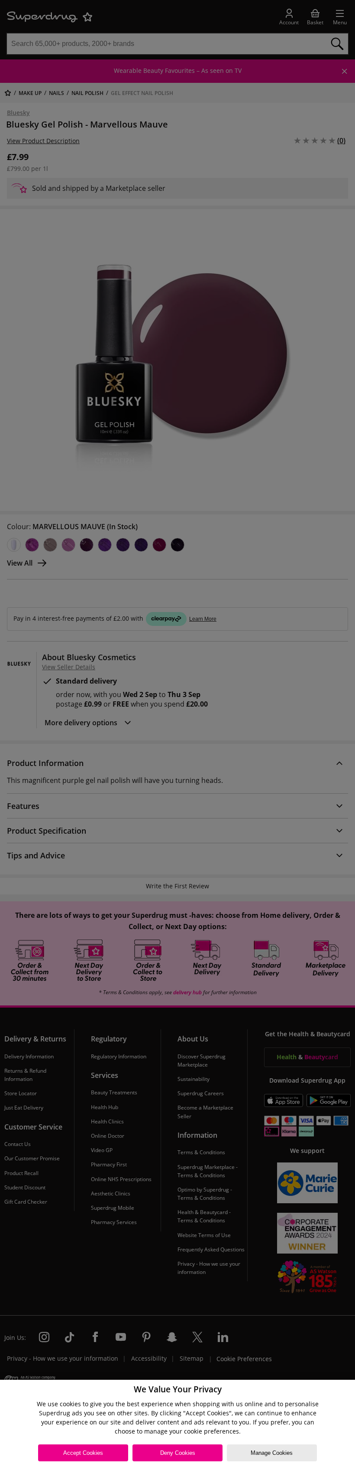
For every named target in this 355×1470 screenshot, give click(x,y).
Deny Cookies (177, 1453)
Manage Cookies (272, 1453)
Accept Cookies (83, 1453)
